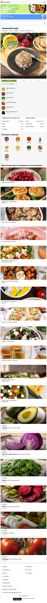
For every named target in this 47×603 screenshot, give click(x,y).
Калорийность (6, 121)
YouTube (28, 570)
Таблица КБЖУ (6, 582)
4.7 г (22, 129)
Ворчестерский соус (11, 112)
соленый (22, 30)
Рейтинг (4, 573)
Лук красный (9, 93)
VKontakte (29, 566)
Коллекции (5, 576)
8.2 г (22, 124)
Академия (5, 579)
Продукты (4, 425)
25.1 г (22, 126)
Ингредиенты (6, 570)
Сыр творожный (10, 89)
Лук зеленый (9, 98)
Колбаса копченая (11, 103)
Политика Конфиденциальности (11, 592)
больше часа (5, 30)
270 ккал (21, 121)
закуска (10, 30)
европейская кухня (29, 30)
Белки (3, 124)
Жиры (3, 126)
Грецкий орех (10, 107)
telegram (29, 573)
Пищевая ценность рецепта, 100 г (11, 118)
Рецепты (4, 566)
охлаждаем (16, 30)
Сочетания (4, 530)
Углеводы (4, 129)
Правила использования (9, 589)
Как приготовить (7, 586)
